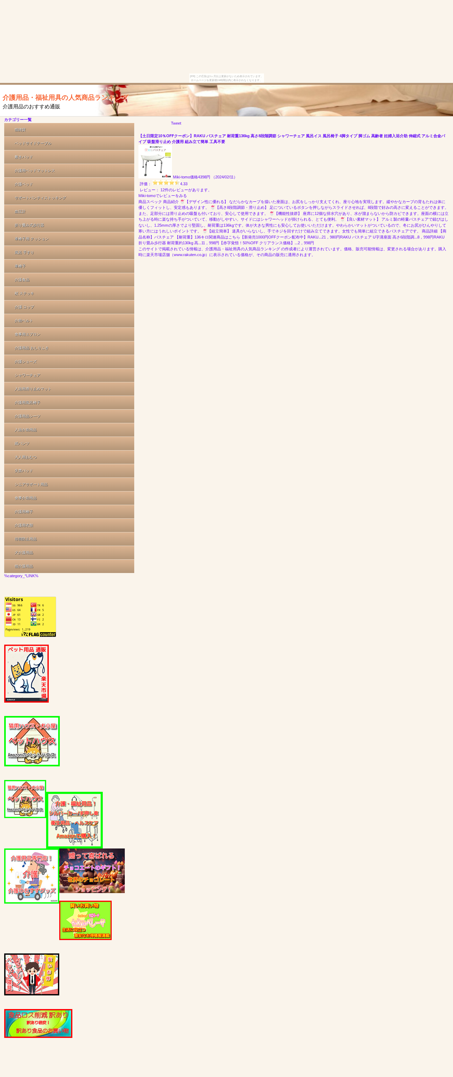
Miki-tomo (181, 177)
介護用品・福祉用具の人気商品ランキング (66, 97)
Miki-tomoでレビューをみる (162, 195)
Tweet (176, 123)
